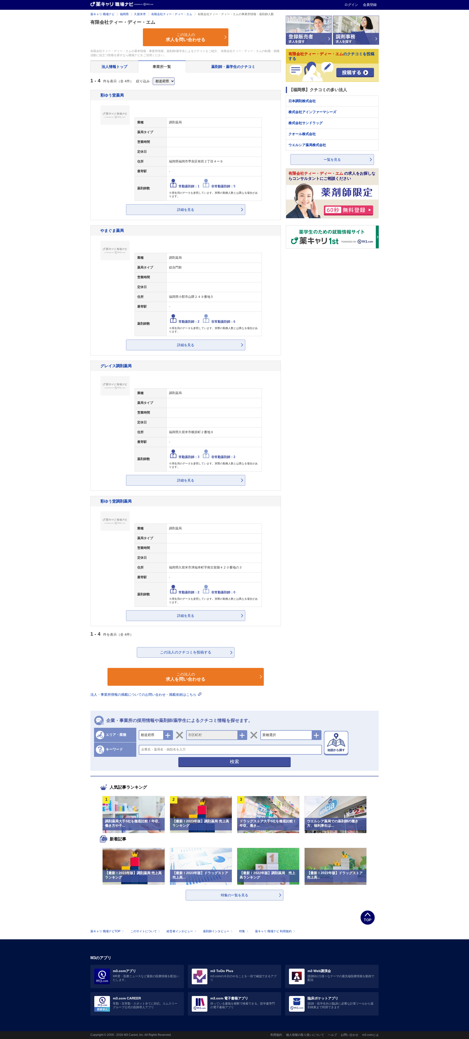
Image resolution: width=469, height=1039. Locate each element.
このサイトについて (143, 931)
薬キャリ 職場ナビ (102, 14)
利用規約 (276, 1035)
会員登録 (370, 5)
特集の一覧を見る (234, 895)
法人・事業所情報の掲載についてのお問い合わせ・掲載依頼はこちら (143, 694)
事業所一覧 (162, 66)
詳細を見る (185, 210)
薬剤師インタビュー (216, 931)
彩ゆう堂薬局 (112, 95)
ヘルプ (332, 1035)
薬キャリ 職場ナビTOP (105, 931)
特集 (242, 931)
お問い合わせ (349, 1035)
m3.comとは (370, 1035)
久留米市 (140, 14)
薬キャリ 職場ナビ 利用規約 (273, 931)
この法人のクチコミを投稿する (185, 652)
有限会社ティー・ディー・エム (171, 14)
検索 (234, 761)
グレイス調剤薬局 (116, 366)
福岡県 (124, 14)
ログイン (351, 5)
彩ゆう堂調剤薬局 (116, 501)
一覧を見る (332, 159)
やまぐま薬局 (112, 230)
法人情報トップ (114, 66)
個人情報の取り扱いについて (305, 1035)
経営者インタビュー (180, 931)
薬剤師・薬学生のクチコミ (233, 66)
